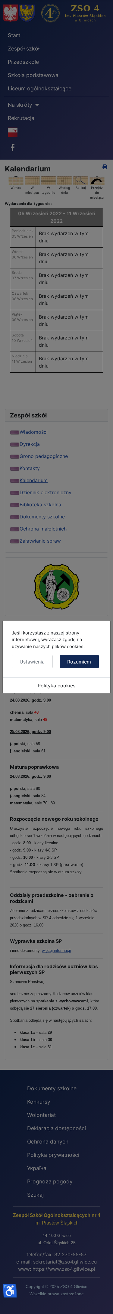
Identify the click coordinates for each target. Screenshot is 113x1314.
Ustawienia (32, 662)
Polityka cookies (56, 686)
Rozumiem (79, 662)
